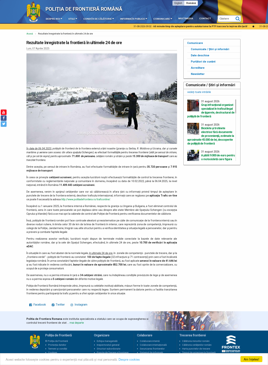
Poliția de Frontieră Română (83, 9)
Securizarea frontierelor (152, 348)
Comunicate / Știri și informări (210, 49)
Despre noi (53, 18)
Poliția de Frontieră (34, 341)
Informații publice (132, 18)
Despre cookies (129, 359)
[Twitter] (4, 124)
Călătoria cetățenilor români (196, 344)
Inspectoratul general (108, 344)
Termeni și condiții (57, 348)
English (178, 3)
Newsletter (198, 74)
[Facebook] (4, 118)
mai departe (77, 322)
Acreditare (198, 67)
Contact (205, 18)
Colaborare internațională (153, 344)
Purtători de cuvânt (203, 61)
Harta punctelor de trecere (196, 348)
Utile (71, 18)
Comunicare (161, 18)
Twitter (60, 304)
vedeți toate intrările (199, 92)
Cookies (52, 352)
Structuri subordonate (108, 348)
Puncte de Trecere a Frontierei (113, 352)
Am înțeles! (251, 359)
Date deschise (200, 55)
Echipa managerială (107, 341)
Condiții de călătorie (97, 18)
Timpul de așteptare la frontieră (198, 352)
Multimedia (185, 18)
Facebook (39, 304)
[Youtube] (4, 112)
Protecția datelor (57, 344)
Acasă (29, 33)
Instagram (80, 304)
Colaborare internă (150, 341)
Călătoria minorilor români (195, 341)
